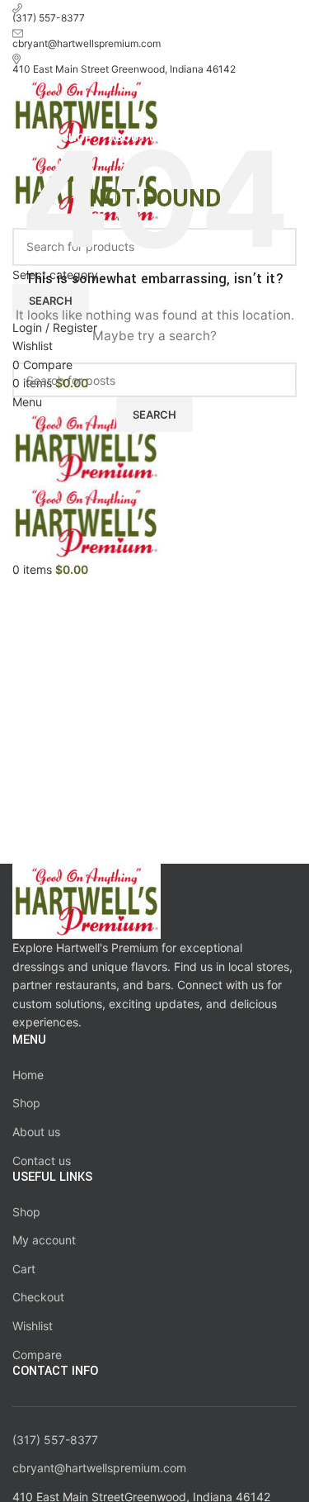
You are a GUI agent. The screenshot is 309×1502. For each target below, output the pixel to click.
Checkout (38, 1297)
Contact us (41, 1161)
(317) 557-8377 (55, 1440)
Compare (37, 1355)
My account (44, 1240)
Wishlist (32, 1326)
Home (28, 1075)
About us (36, 1132)
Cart (23, 1269)
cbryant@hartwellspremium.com (99, 1468)
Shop (26, 1103)
